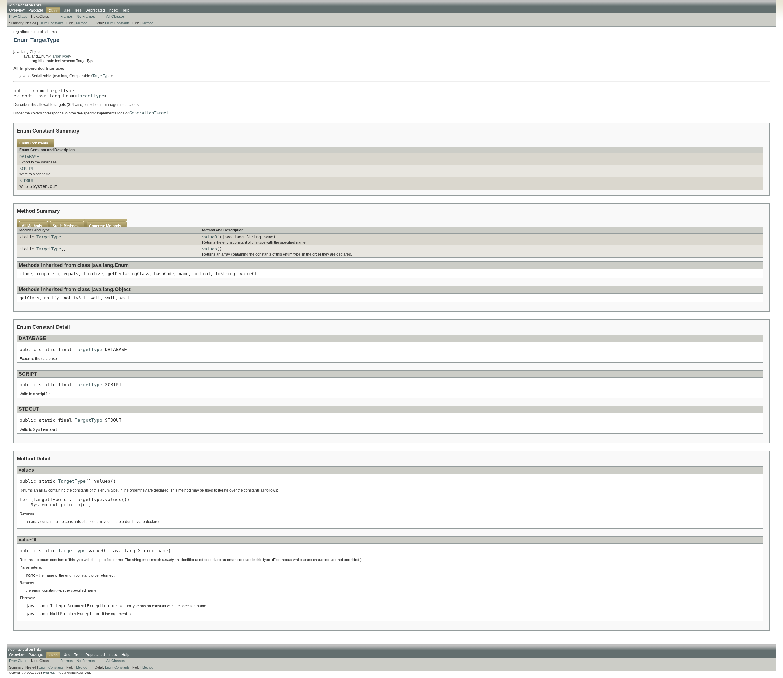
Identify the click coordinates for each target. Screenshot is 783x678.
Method (81, 23)
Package (35, 10)
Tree (78, 10)
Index (113, 10)
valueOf (210, 236)
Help (125, 10)
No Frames (85, 16)
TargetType (60, 56)
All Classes (115, 16)
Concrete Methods (105, 226)
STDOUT (26, 180)
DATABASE (29, 156)
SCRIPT (26, 168)
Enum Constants (51, 23)
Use (67, 10)
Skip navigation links (24, 5)
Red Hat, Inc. (52, 672)
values (209, 248)
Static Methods (66, 226)
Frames (66, 16)
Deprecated (95, 10)
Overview (17, 10)
